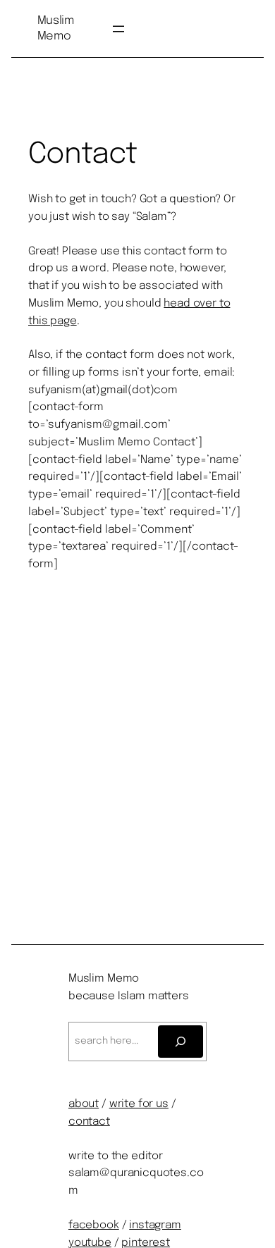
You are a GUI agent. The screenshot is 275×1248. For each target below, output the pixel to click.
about (83, 1104)
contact (89, 1121)
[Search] (180, 1041)
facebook (93, 1225)
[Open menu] (118, 28)
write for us (139, 1104)
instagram (155, 1225)
